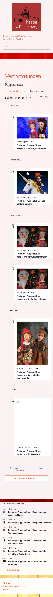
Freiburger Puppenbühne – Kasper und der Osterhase (29, 453)
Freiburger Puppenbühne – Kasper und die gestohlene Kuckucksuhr (29, 375)
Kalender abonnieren (25, 478)
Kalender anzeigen (15, 570)
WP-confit (6, 583)
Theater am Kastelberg (17, 36)
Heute (41, 468)
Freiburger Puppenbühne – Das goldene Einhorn (31, 202)
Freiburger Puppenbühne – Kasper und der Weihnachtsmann (32, 255)
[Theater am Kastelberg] (26, 17)
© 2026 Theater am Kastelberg (14, 586)
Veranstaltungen (17, 91)
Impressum (7, 589)
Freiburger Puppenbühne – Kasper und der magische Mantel (31, 147)
